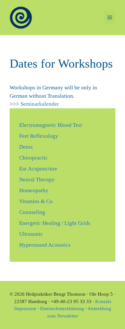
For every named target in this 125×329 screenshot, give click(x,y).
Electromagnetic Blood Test (50, 125)
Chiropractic (33, 158)
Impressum (25, 308)
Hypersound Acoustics (45, 245)
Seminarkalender (40, 104)
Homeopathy (33, 190)
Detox (26, 147)
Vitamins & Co (36, 201)
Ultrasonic (31, 234)
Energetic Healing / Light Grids (54, 223)
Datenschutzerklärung (62, 308)
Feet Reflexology (38, 136)
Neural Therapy (37, 180)
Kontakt (103, 301)
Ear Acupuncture (38, 169)
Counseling (32, 212)
